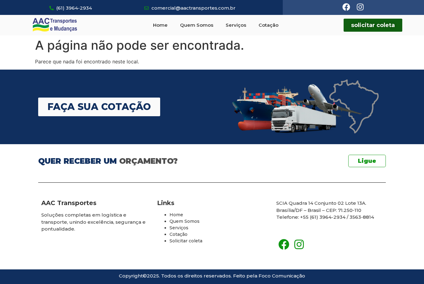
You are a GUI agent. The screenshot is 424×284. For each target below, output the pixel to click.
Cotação (268, 25)
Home (160, 25)
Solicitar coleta (185, 241)
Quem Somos (196, 25)
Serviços (236, 25)
